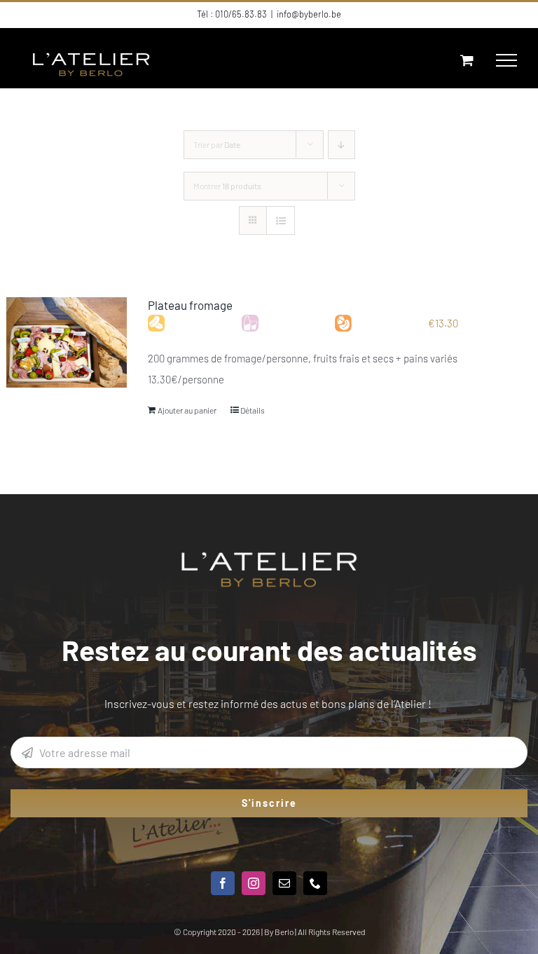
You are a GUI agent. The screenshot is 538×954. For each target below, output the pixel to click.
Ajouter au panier (187, 410)
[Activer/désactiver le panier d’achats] (467, 60)
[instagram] (253, 883)
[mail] (284, 883)
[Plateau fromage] (66, 342)
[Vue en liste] (280, 220)
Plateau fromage (190, 305)
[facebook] (223, 883)
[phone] (315, 883)
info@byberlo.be (309, 14)
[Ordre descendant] (341, 144)
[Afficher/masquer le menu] (506, 60)
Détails (252, 410)
